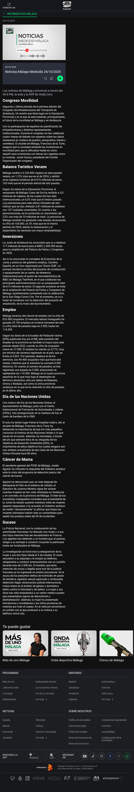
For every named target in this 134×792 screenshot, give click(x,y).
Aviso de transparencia (80, 737)
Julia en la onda (10, 687)
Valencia (73, 699)
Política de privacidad (79, 720)
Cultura (39, 726)
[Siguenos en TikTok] (93, 756)
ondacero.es (9, 7)
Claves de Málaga (111, 660)
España (6, 720)
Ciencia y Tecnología (46, 731)
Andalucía (74, 693)
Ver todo (40, 699)
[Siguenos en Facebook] (110, 756)
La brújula (8, 693)
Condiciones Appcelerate (114, 720)
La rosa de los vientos (47, 687)
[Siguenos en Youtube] (84, 756)
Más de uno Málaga (16, 660)
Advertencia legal (77, 726)
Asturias (106, 687)
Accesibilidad (108, 731)
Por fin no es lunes (45, 693)
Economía (8, 731)
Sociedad (7, 737)
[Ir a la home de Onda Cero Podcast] (67, 5)
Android (33, 757)
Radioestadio (9, 699)
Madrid (72, 681)
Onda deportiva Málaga (67, 660)
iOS (52, 757)
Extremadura (108, 681)
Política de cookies (78, 731)
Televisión (40, 720)
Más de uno (8, 681)
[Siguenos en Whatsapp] (127, 756)
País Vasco (107, 693)
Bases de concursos (79, 743)
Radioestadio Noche (46, 681)
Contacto (106, 726)
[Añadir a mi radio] (52, 78)
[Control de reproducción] (60, 78)
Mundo (6, 726)
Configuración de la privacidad (111, 739)
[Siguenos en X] (118, 756)
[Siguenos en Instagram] (101, 756)
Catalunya (74, 687)
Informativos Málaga (22, 13)
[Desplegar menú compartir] (45, 78)
